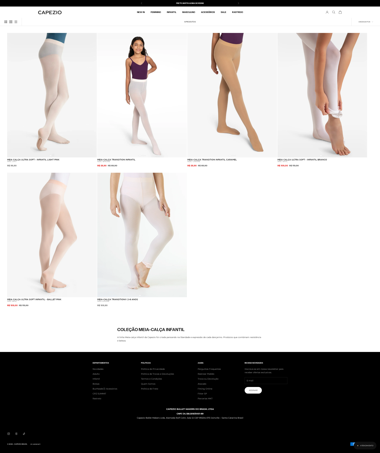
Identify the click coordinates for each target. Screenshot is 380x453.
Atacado (202, 384)
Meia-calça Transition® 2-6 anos (117, 299)
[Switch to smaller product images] (11, 22)
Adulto (96, 374)
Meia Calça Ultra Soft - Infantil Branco (302, 159)
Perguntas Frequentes (209, 369)
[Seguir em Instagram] (8, 433)
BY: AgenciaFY (36, 444)
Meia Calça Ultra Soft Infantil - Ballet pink (34, 299)
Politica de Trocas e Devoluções (157, 374)
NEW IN (141, 12)
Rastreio (97, 398)
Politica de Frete (149, 388)
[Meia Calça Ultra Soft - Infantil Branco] (322, 95)
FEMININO (156, 12)
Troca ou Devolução (208, 378)
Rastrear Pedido (206, 374)
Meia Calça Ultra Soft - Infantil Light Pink (33, 159)
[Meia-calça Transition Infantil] (142, 95)
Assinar (253, 390)
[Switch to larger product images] (5, 22)
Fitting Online (205, 388)
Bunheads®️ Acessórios (105, 388)
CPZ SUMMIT (99, 393)
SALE (223, 12)
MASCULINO (188, 12)
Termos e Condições (151, 378)
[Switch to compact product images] (16, 22)
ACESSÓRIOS (208, 12)
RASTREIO (237, 12)
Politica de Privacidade (153, 369)
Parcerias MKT (205, 398)
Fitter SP (202, 393)
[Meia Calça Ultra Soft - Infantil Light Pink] (52, 95)
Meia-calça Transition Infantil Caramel (212, 159)
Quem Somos (148, 384)
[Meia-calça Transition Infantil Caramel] (232, 95)
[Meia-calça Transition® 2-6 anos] (142, 235)
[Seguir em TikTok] (24, 433)
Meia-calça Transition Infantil (116, 159)
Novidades (98, 369)
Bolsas (96, 384)
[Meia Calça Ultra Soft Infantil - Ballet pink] (52, 235)
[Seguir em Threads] (16, 433)
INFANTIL (171, 12)
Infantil (96, 378)
